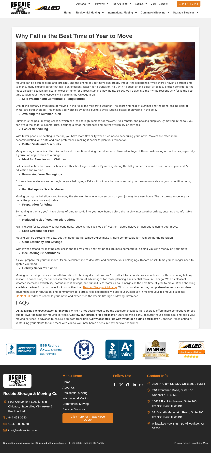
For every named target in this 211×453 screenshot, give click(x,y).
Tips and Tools (120, 3)
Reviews (100, 3)
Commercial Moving (153, 12)
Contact (139, 3)
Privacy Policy (181, 443)
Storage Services (184, 12)
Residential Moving (88, 12)
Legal (193, 443)
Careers (163, 3)
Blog (153, 3)
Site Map (203, 443)
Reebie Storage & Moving (100, 287)
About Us (81, 3)
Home (67, 12)
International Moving (120, 12)
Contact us (23, 296)
